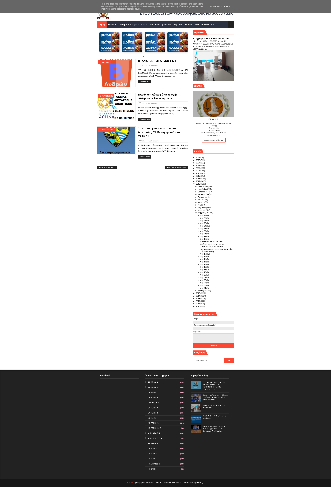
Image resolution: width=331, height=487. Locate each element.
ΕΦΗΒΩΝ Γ (153, 418)
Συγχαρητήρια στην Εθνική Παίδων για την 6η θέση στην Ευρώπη (215, 397)
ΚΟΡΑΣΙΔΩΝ (153, 423)
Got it (227, 6)
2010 (198, 306)
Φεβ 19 (203, 236)
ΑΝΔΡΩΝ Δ (153, 398)
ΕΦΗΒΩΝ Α (153, 408)
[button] (143, 56)
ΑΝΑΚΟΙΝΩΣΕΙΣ (107, 96)
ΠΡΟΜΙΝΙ (152, 469)
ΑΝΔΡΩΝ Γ (153, 392)
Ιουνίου (201, 202)
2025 (198, 160)
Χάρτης (188, 25)
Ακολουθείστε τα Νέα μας (214, 140)
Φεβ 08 (203, 278)
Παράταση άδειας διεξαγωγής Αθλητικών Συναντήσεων (212, 245)
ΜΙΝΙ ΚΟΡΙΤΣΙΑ (155, 438)
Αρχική (101, 25)
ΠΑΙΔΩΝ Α (152, 449)
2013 (198, 299)
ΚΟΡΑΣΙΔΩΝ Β (154, 428)
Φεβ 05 (203, 280)
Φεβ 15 (203, 259)
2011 (198, 304)
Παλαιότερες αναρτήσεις (176, 167)
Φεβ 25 (203, 223)
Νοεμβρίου (202, 189)
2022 (198, 168)
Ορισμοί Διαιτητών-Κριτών (133, 25)
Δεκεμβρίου (203, 186)
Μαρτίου (202, 210)
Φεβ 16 (203, 256)
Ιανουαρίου (203, 291)
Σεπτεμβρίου (203, 194)
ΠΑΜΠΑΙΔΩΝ (154, 464)
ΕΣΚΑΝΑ (130, 482)
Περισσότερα (145, 81)
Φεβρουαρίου (204, 213)
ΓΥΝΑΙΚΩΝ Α (154, 403)
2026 (198, 158)
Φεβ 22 (203, 231)
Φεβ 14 (203, 262)
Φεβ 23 (203, 229)
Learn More (216, 6)
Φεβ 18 (203, 239)
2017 (198, 181)
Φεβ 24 (203, 226)
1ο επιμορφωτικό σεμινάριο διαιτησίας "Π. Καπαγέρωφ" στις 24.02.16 (159, 132)
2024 (198, 163)
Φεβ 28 (203, 218)
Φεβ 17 (203, 254)
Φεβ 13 (203, 264)
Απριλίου (202, 208)
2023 (198, 165)
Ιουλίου (201, 200)
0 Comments (154, 66)
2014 (198, 296)
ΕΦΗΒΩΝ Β (153, 413)
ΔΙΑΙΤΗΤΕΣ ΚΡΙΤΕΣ (108, 130)
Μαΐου (201, 205)
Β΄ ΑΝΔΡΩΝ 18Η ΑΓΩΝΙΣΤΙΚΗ (157, 60)
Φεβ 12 (203, 267)
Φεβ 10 (203, 272)
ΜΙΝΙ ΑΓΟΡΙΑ (154, 433)
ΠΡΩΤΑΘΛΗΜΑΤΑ (203, 25)
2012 (198, 301)
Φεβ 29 (203, 215)
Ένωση (111, 25)
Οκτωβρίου (203, 192)
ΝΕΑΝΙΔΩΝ (153, 443)
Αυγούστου (203, 197)
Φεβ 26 (203, 221)
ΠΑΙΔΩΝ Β (152, 454)
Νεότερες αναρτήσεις (107, 167)
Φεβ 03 (203, 285)
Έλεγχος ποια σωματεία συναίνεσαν (211, 38)
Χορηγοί (178, 25)
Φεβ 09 (203, 275)
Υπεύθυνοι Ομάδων (159, 25)
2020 (198, 173)
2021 (198, 171)
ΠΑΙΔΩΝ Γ (152, 459)
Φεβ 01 (203, 288)
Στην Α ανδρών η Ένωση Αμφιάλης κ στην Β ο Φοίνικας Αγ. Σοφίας (214, 428)
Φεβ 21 (203, 234)
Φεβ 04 (203, 283)
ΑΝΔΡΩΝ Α (153, 382)
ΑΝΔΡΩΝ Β (105, 62)
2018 (198, 179)
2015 (198, 293)
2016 (198, 184)
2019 (198, 176)
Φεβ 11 (203, 270)
